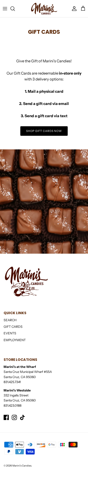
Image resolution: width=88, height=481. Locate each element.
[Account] (73, 9)
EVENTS (10, 333)
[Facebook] (6, 417)
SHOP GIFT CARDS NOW (44, 131)
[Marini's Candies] (44, 8)
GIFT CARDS (13, 327)
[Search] (15, 9)
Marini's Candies (21, 465)
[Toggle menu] (5, 9)
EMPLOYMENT (15, 340)
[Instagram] (14, 417)
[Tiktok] (22, 417)
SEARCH (10, 320)
